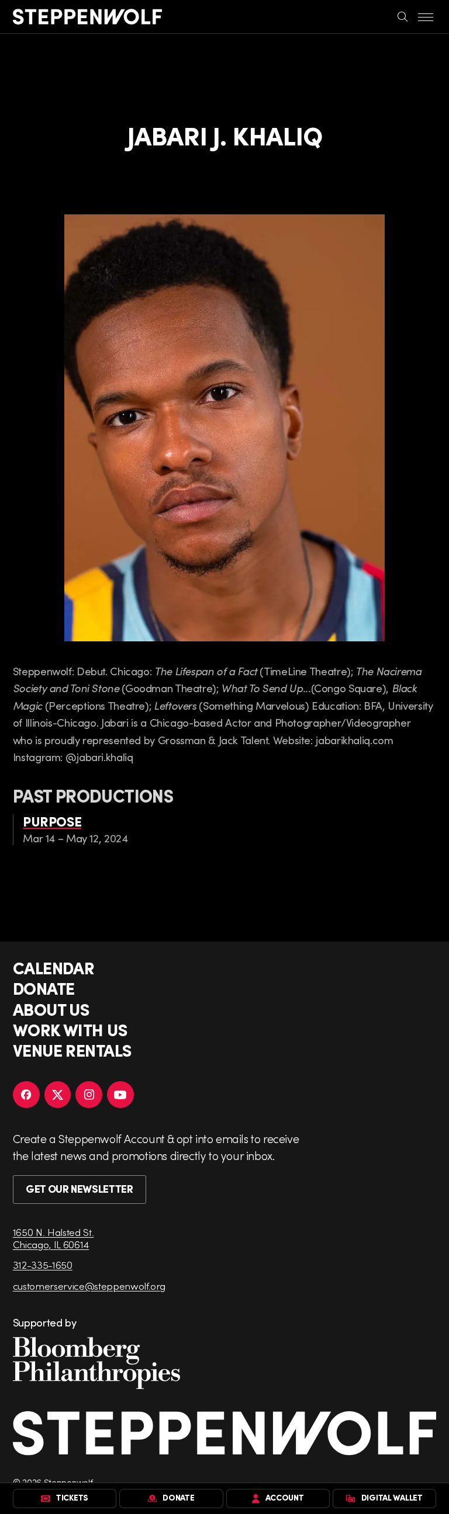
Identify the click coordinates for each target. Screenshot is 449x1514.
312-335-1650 (42, 1265)
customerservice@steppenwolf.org (89, 1286)
